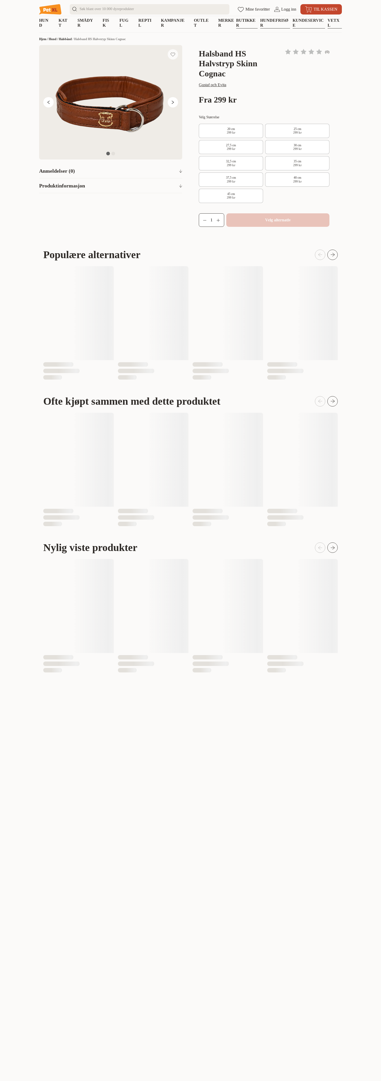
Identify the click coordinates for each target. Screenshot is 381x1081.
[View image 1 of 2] (108, 153)
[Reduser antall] (202, 220)
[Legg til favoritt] (173, 54)
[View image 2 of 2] (113, 153)
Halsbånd (65, 39)
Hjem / (44, 39)
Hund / (54, 39)
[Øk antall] (220, 220)
